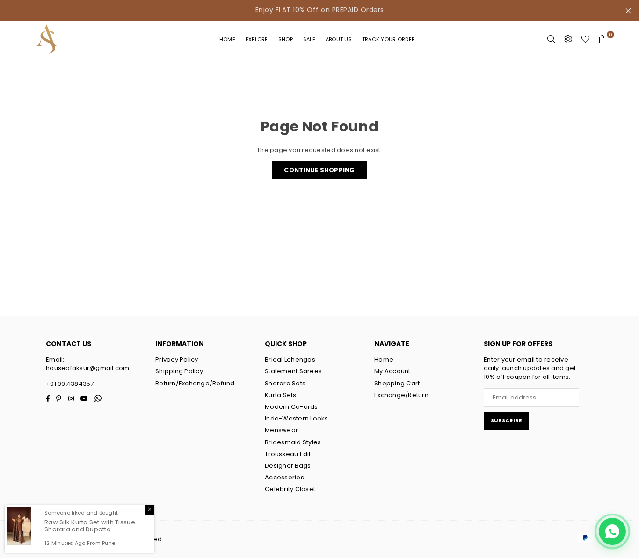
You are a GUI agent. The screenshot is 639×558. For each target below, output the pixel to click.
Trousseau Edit (288, 453)
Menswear (281, 430)
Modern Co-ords (291, 406)
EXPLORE (257, 39)
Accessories (284, 477)
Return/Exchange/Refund (195, 383)
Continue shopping (319, 170)
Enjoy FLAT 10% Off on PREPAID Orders (319, 9)
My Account (392, 371)
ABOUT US (339, 39)
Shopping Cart (397, 383)
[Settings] (568, 39)
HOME (227, 39)
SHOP (285, 39)
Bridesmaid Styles (293, 442)
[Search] (551, 39)
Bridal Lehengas (290, 359)
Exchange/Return (401, 395)
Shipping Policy (179, 371)
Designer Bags (288, 465)
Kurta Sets (281, 395)
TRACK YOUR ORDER (388, 39)
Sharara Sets (285, 383)
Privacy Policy (176, 359)
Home (383, 359)
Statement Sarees (293, 371)
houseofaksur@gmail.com (88, 367)
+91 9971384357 (70, 383)
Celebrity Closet (290, 489)
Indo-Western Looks (296, 418)
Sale (309, 39)
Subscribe (506, 420)
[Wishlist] (585, 39)
